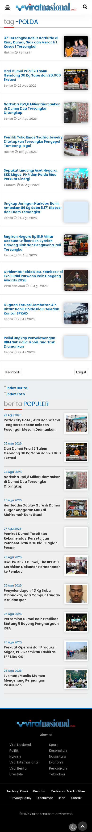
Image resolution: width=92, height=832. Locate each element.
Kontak (76, 798)
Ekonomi (10, 185)
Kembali (12, 372)
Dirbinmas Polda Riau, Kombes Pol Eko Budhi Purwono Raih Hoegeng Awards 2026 (33, 276)
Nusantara (57, 756)
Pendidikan (58, 768)
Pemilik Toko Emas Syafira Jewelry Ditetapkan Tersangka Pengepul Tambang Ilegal (33, 141)
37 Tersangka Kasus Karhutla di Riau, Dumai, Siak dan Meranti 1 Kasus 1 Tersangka (31, 42)
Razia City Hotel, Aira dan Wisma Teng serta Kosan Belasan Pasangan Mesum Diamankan (32, 425)
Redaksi (39, 792)
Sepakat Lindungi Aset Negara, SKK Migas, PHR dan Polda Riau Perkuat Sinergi (30, 174)
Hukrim (9, 52)
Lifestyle (16, 774)
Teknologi (57, 774)
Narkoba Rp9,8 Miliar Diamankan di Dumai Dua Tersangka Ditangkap (32, 108)
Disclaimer (45, 798)
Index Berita (17, 388)
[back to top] (82, 826)
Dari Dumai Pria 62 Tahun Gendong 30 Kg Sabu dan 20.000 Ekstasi (32, 75)
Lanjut (81, 372)
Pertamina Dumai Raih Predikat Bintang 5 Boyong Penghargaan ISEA (31, 623)
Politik (14, 750)
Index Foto (16, 394)
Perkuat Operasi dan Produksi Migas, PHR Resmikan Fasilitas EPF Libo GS (30, 652)
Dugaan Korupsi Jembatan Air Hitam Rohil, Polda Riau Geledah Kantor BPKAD (31, 309)
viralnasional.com (42, 814)
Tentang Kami (17, 792)
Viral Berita (18, 768)
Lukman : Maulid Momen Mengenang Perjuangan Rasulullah (24, 680)
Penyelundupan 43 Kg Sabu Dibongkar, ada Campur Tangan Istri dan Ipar (32, 595)
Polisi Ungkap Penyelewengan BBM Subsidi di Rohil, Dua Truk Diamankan (29, 342)
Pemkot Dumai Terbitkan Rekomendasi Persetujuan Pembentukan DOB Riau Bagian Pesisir (31, 540)
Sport (53, 744)
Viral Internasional (23, 762)
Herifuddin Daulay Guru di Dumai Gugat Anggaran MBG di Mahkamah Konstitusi (32, 510)
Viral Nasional (15, 286)
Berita (9, 86)
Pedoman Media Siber (68, 792)
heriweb (66, 814)
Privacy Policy (21, 798)
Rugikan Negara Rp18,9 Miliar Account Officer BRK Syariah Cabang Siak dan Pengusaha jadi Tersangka (32, 243)
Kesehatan (58, 750)
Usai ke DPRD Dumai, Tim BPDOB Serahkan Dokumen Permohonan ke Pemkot (32, 567)
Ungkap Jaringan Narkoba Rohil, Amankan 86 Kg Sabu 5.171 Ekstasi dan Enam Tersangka (32, 207)
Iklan (62, 798)
